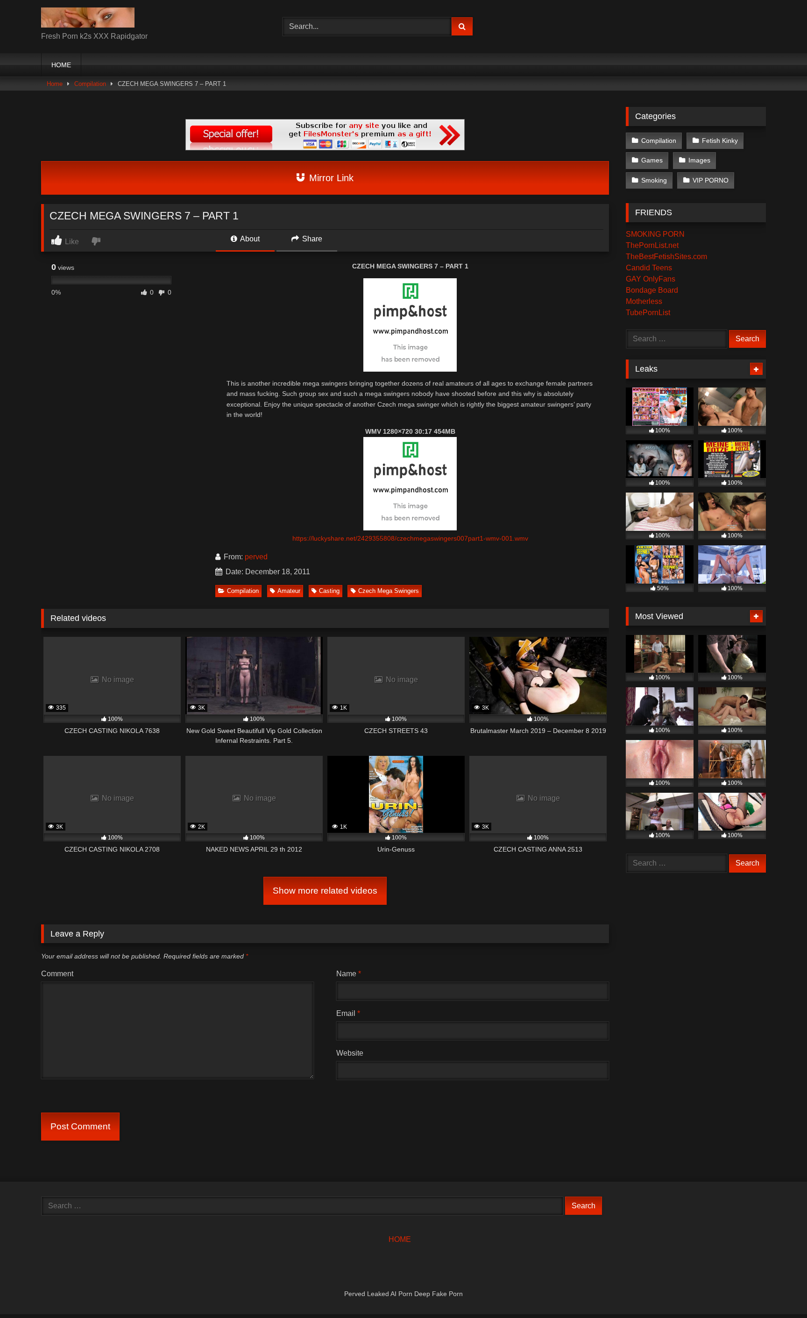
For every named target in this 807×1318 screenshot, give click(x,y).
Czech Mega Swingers (388, 590)
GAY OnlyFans (650, 279)
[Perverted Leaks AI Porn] (87, 19)
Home (55, 83)
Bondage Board (652, 290)
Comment (57, 974)
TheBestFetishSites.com (666, 257)
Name (348, 974)
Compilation (90, 83)
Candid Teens (649, 268)
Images (699, 160)
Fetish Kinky (720, 140)
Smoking (654, 180)
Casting (329, 590)
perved (256, 557)
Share (311, 239)
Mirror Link (330, 178)
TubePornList (648, 313)
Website (349, 1053)
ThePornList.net (652, 245)
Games (652, 160)
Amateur (288, 590)
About (249, 239)
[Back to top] (778, 1290)
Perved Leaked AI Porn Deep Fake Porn (403, 1293)
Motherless (644, 301)
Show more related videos (325, 890)
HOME (61, 65)
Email (348, 1013)
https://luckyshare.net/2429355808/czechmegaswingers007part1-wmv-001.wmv (410, 538)
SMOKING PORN (655, 234)
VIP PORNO (711, 180)
